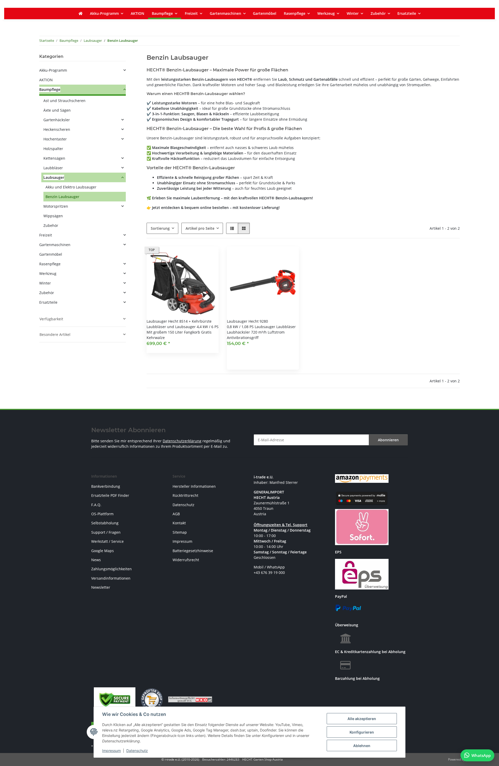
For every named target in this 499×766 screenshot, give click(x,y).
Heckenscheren (56, 129)
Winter (45, 283)
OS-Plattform (102, 513)
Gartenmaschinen (54, 244)
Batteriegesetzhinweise (193, 550)
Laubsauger (53, 177)
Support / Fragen (106, 532)
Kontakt (179, 522)
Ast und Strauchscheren (64, 100)
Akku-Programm (53, 70)
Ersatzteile (48, 302)
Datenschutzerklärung (182, 440)
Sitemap (180, 532)
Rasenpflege (50, 263)
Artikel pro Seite (200, 228)
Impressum (111, 750)
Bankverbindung (105, 486)
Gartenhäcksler (56, 119)
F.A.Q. (96, 504)
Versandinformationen (110, 578)
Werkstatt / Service (107, 541)
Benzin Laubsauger (62, 196)
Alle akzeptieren (361, 718)
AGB (176, 513)
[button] (232, 228)
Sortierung (160, 228)
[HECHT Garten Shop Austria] (80, 13)
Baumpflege (49, 89)
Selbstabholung (105, 522)
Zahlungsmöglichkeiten (111, 568)
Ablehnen (361, 745)
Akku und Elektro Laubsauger (70, 187)
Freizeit (45, 235)
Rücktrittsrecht (185, 495)
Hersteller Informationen (194, 486)
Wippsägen (53, 215)
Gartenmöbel (50, 254)
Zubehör (50, 225)
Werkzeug (47, 273)
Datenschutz (137, 750)
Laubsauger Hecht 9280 (247, 321)
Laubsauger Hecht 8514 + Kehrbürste (179, 321)
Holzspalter (53, 148)
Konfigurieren (362, 732)
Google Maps (102, 550)
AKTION (46, 79)
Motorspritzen (55, 206)
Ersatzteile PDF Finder (110, 495)
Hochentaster (55, 139)
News (96, 559)
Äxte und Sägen (57, 110)
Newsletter (100, 587)
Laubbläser (53, 167)
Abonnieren (388, 439)
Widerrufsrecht (186, 559)
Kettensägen (54, 158)
